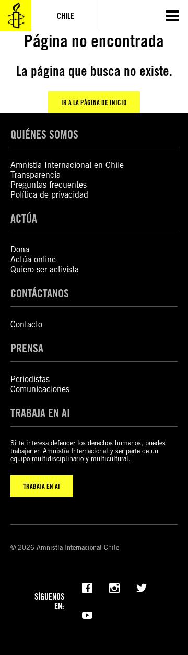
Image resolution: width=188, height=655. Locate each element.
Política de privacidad (49, 195)
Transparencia (35, 175)
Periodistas (30, 379)
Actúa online (33, 260)
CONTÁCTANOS (39, 293)
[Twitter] (141, 587)
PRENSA (26, 348)
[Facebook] (87, 587)
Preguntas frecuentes (48, 185)
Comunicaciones (39, 389)
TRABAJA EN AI (42, 486)
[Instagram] (114, 587)
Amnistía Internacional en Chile (67, 165)
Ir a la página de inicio (94, 102)
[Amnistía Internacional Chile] (15, 15)
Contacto (26, 324)
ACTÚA (23, 218)
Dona (19, 250)
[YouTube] (87, 614)
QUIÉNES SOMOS (44, 134)
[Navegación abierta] (172, 15)
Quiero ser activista (44, 269)
